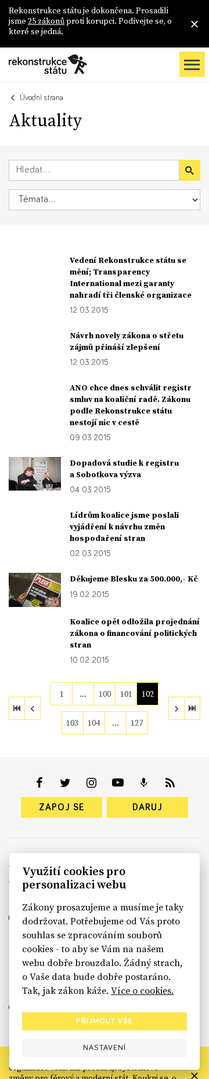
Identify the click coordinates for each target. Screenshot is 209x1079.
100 (105, 694)
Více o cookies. (142, 990)
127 (137, 723)
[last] (192, 708)
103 (72, 723)
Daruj (147, 807)
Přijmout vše (104, 1021)
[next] (176, 708)
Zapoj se (61, 807)
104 (94, 723)
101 (126, 694)
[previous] (32, 708)
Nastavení (104, 1048)
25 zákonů (46, 21)
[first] (16, 708)
